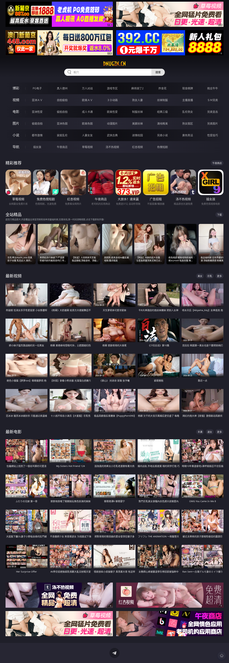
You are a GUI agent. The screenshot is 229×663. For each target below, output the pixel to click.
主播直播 (187, 100)
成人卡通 (87, 112)
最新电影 (14, 431)
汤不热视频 (112, 147)
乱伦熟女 (187, 112)
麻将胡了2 (137, 88)
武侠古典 (112, 135)
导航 (16, 147)
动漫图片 (112, 123)
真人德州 (62, 88)
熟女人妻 (137, 100)
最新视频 (14, 276)
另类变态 (212, 112)
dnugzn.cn (114, 63)
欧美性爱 (112, 112)
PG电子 (37, 88)
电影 (16, 111)
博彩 (16, 88)
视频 (16, 100)
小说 (16, 135)
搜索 (158, 72)
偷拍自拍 (62, 112)
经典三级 (162, 112)
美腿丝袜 (137, 123)
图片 (16, 123)
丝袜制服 (162, 100)
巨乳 (209, 276)
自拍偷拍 (62, 100)
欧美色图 (87, 123)
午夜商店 (62, 147)
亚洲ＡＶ (37, 100)
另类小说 (162, 135)
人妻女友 (87, 135)
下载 (219, 214)
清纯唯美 (162, 123)
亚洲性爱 (37, 112)
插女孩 (37, 147)
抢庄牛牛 (212, 88)
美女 (200, 276)
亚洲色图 (62, 123)
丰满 (200, 431)
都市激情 (37, 135)
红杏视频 (137, 147)
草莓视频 (87, 147)
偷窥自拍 (37, 123)
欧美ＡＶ (87, 100)
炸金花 (162, 88)
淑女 (209, 431)
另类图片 (212, 123)
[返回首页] (222, 656)
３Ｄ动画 (112, 100)
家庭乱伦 (62, 135)
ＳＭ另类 (212, 100)
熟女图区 (187, 123)
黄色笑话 (187, 135)
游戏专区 (112, 88)
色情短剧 (162, 147)
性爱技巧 (212, 135)
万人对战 (87, 88)
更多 (219, 276)
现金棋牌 (187, 88)
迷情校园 (137, 135)
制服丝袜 (137, 112)
